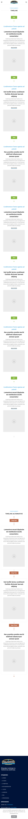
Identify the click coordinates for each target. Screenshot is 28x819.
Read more (14, 47)
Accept (14, 816)
